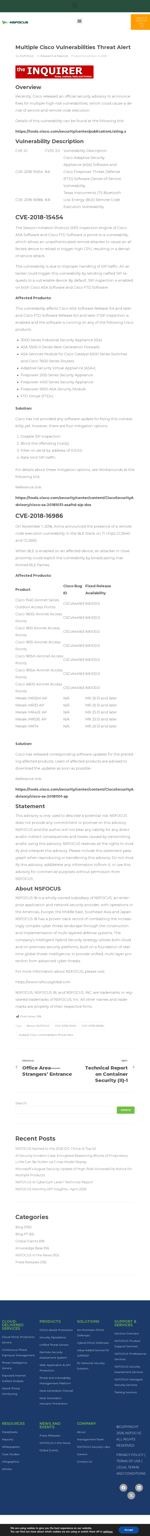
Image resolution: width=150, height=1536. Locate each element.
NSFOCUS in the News (33, 1255)
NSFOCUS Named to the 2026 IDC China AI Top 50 (55, 1149)
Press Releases (27, 1262)
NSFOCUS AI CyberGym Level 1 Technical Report (54, 1182)
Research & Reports (54, 56)
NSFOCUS (27, 56)
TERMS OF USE (128, 1461)
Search (21, 1103)
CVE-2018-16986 (93, 1025)
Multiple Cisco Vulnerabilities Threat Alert (46, 1035)
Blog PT (21, 1234)
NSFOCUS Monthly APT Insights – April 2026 (50, 1189)
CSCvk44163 (73, 603)
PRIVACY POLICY (130, 1455)
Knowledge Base (29, 1248)
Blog (19, 1227)
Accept (128, 1530)
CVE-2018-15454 (65, 1025)
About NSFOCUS (38, 1025)
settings (107, 1531)
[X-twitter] (131, 1495)
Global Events (26, 1241)
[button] (75, 5)
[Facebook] (123, 1488)
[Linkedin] (139, 1488)
